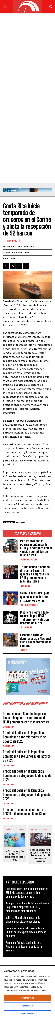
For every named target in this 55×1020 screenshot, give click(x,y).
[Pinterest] (19, 266)
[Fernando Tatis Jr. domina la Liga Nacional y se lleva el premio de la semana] (10, 640)
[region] (27, 993)
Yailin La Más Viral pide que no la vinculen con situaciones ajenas (34, 596)
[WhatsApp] (26, 266)
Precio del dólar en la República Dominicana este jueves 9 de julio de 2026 (27, 794)
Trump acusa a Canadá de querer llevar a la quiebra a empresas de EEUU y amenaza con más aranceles (35, 574)
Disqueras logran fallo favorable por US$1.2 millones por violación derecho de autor (34, 617)
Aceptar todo (27, 997)
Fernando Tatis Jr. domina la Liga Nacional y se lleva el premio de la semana (35, 640)
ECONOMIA (25, 586)
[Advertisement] (27, 41)
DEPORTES (25, 650)
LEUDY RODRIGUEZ (23, 246)
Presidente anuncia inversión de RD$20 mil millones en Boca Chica (24, 811)
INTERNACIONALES (29, 559)
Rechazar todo (28, 1013)
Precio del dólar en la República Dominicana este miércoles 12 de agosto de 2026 (24, 737)
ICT (17, 305)
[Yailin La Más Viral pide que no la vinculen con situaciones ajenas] (10, 598)
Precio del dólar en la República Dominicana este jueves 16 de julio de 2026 (27, 775)
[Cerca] (52, 968)
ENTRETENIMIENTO (29, 605)
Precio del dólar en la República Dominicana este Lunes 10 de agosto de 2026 (27, 756)
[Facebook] (6, 266)
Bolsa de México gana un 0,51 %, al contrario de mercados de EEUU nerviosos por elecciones (40, 855)
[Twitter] (13, 266)
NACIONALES (26, 627)
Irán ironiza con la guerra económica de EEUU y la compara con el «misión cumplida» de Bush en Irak (36, 548)
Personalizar (27, 1005)
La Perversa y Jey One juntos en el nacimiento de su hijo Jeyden (15, 855)
